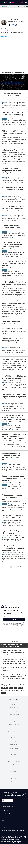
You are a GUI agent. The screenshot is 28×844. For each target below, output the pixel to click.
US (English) (4, 688)
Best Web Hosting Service (14, 711)
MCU (18, 6)
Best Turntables (14, 754)
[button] (2, 2)
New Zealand (5, 690)
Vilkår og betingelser (7, 806)
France (18, 690)
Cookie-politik (5, 817)
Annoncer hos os (6, 824)
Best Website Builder (14, 714)
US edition (13, 839)
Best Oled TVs (14, 744)
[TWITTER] (9, 25)
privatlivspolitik (18, 623)
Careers (4, 827)
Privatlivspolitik (6, 813)
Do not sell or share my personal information (13, 830)
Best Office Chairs (14, 765)
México (3, 693)
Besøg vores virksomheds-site (14, 795)
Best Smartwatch (14, 748)
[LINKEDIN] (13, 25)
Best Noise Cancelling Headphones (14, 758)
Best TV (14, 741)
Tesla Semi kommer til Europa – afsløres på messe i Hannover (13, 645)
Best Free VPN (14, 707)
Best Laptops (14, 721)
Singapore (12, 690)
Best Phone (14, 738)
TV (11, 6)
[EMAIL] (16, 25)
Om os (3, 820)
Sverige (23, 690)
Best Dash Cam (14, 775)
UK (15, 688)
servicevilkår (20, 622)
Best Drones (14, 778)
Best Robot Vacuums (14, 781)
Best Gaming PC (14, 728)
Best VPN (14, 704)
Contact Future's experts (8, 810)
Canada (11, 688)
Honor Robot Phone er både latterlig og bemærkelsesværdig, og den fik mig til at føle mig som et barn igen (14, 676)
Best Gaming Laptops (14, 724)
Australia (20, 688)
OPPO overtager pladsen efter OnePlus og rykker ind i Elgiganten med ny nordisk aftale (14, 652)
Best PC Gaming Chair (14, 731)
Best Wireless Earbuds (14, 761)
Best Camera (14, 771)
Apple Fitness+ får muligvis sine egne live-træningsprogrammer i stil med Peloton (14, 668)
